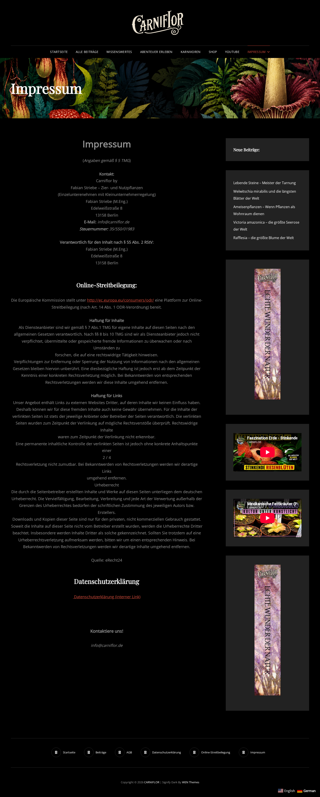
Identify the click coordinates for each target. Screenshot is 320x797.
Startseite (59, 52)
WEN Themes (190, 782)
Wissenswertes (119, 52)
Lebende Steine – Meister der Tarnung (264, 182)
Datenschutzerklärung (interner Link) (106, 596)
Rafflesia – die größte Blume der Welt (263, 237)
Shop (213, 52)
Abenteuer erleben (156, 52)
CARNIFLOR (151, 782)
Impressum (257, 52)
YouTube (232, 52)
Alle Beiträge (87, 52)
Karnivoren (191, 52)
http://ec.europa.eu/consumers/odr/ (120, 300)
